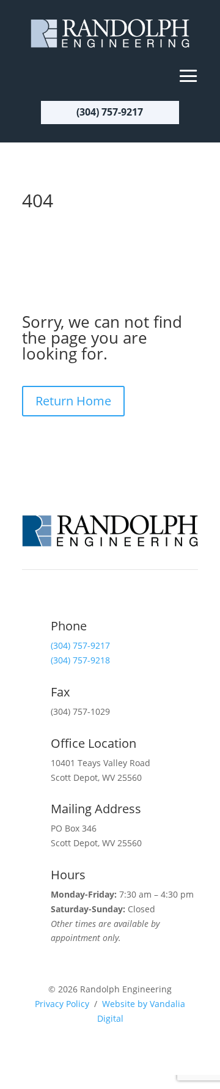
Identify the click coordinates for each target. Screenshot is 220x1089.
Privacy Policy (62, 1004)
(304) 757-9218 (80, 660)
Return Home (73, 401)
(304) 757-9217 (109, 112)
